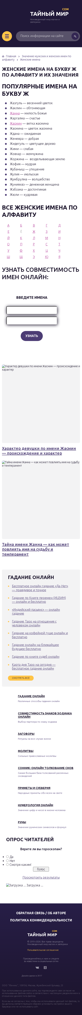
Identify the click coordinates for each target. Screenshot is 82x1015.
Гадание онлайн (31, 696)
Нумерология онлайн (35, 805)
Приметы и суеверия (34, 788)
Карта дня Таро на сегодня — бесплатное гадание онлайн (34, 666)
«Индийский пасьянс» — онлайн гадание (36, 611)
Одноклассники (45, 967)
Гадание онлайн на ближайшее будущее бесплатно (35, 646)
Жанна (15, 113)
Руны (22, 822)
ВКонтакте (37, 967)
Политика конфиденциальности (41, 920)
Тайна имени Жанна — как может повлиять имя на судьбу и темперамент (35, 549)
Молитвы (25, 751)
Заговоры (26, 733)
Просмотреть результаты (41, 877)
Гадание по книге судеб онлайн (35, 656)
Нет (12, 861)
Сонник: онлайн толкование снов (45, 768)
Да (11, 857)
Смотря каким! (20, 864)
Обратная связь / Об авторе (41, 913)
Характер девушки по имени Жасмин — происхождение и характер (39, 450)
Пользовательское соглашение (43, 950)
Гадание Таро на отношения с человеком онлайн (34, 623)
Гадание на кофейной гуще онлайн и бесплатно (40, 635)
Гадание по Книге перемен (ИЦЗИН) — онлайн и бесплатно (39, 599)
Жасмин (16, 123)
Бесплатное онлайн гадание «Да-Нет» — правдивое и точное (40, 588)
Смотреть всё (21, 678)
